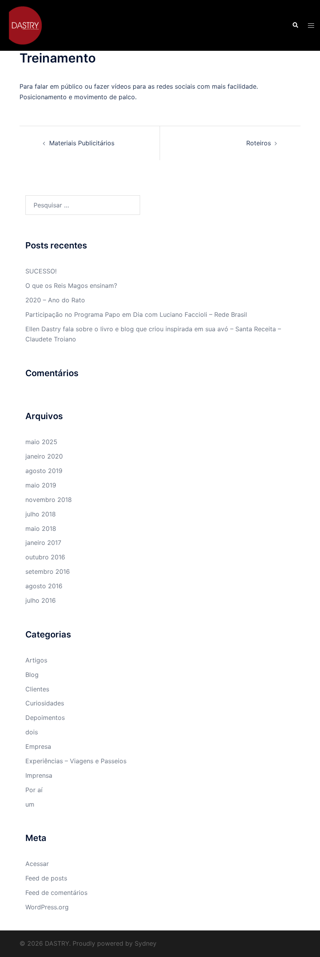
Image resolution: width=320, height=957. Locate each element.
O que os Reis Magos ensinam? (71, 285)
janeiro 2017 (43, 542)
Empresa (38, 746)
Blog (32, 674)
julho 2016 (40, 600)
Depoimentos (45, 717)
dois (31, 732)
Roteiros (258, 143)
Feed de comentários (56, 892)
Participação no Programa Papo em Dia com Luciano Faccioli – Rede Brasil (136, 314)
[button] (295, 25)
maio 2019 (40, 485)
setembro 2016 (47, 571)
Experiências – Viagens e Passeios (75, 761)
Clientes (37, 689)
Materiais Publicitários (81, 143)
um (29, 804)
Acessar (37, 864)
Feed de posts (46, 878)
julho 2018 (40, 514)
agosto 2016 (43, 586)
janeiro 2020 (44, 456)
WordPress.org (47, 907)
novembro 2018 (48, 499)
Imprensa (38, 775)
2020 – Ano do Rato (55, 300)
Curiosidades (44, 703)
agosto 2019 (43, 471)
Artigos (36, 660)
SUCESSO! (41, 271)
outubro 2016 (45, 557)
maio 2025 (41, 442)
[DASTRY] (25, 25)
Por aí (34, 790)
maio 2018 (40, 528)
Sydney (145, 943)
